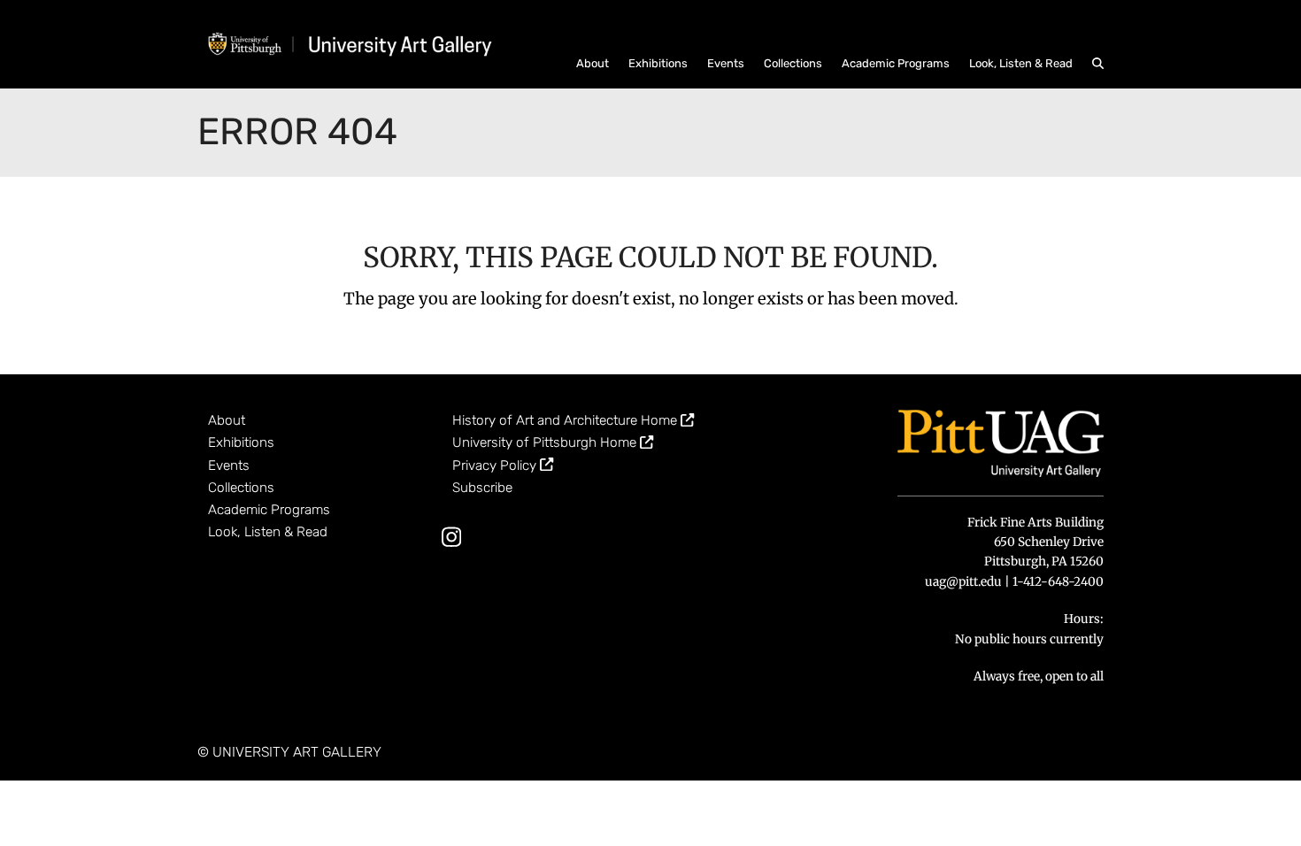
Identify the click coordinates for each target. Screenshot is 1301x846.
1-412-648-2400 (1058, 581)
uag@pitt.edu (963, 581)
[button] (1097, 61)
